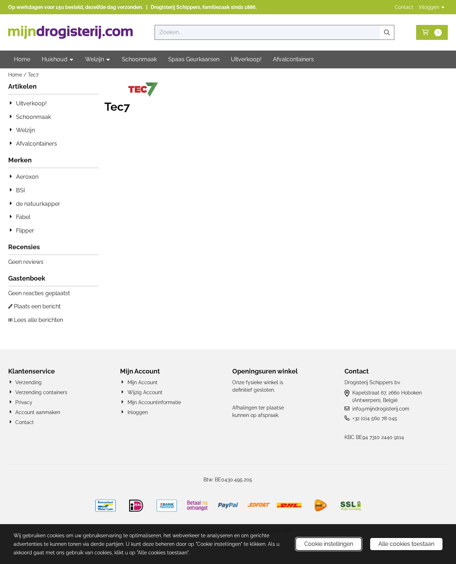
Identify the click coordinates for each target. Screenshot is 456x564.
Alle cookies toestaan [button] (406, 543)
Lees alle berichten (38, 320)
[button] (432, 32)
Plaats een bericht (37, 306)
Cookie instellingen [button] (328, 543)
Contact (404, 7)
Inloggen (429, 7)
